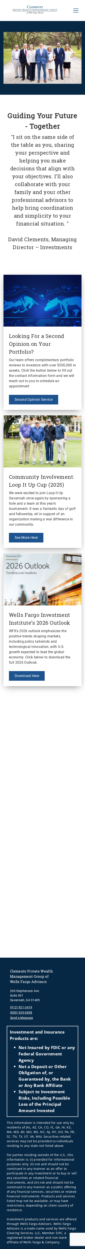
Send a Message (21, 1018)
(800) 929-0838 (21, 1012)
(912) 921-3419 (21, 1007)
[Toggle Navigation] (75, 10)
